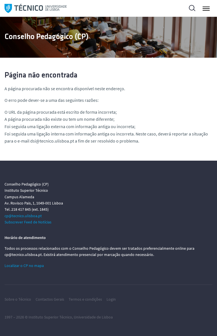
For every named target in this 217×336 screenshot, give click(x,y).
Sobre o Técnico (18, 299)
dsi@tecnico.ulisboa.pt (52, 141)
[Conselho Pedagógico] (36, 8)
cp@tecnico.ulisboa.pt (23, 215)
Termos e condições (85, 299)
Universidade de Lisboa (93, 317)
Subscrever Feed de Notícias (28, 222)
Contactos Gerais (50, 299)
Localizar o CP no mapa (24, 265)
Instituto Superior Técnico (50, 317)
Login (111, 299)
